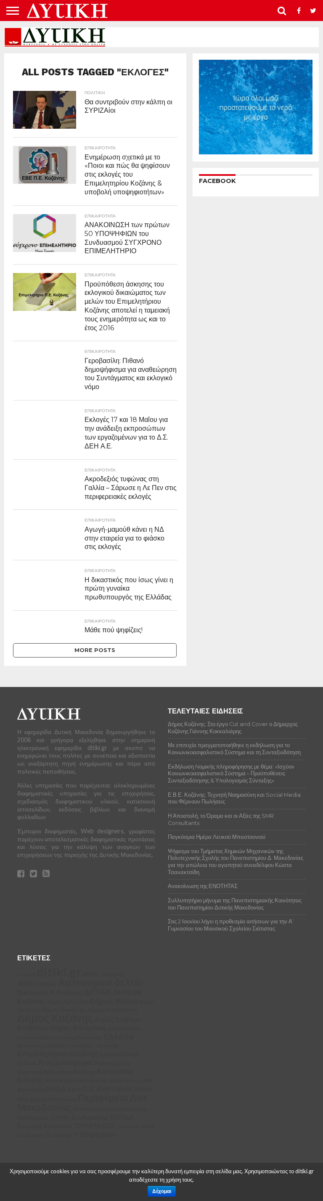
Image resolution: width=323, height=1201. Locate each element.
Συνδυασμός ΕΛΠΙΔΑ (102, 1117)
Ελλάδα (119, 1036)
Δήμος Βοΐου (113, 1000)
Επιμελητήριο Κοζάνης (57, 1053)
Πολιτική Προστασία (121, 1109)
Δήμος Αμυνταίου (67, 1002)
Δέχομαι (161, 1191)
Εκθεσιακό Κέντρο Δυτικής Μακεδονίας (60, 1037)
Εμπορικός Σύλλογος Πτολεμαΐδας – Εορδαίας (68, 1045)
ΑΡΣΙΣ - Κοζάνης (103, 974)
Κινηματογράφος (66, 1062)
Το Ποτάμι (59, 1135)
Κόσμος (30, 1079)
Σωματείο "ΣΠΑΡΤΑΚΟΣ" (80, 1125)
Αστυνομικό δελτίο (100, 982)
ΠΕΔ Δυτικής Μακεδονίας (47, 1099)
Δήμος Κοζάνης (55, 1017)
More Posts (94, 650)
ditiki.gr (59, 971)
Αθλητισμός (37, 983)
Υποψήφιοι (94, 1134)
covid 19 (26, 974)
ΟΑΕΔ (56, 1088)
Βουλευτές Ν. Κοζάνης (49, 992)
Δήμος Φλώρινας (78, 1027)
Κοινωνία (115, 1071)
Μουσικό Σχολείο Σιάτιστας (76, 1080)
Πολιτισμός (33, 1117)
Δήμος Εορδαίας (64, 1009)
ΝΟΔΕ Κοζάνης (125, 1080)
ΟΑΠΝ (74, 1089)
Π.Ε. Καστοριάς (107, 1088)
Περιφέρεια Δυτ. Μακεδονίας (82, 1103)
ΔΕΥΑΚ (97, 992)
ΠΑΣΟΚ (144, 1089)
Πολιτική (83, 1109)
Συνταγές (29, 1125)
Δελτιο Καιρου (124, 1028)
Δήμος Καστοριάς (112, 1009)
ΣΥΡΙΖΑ (60, 1117)
